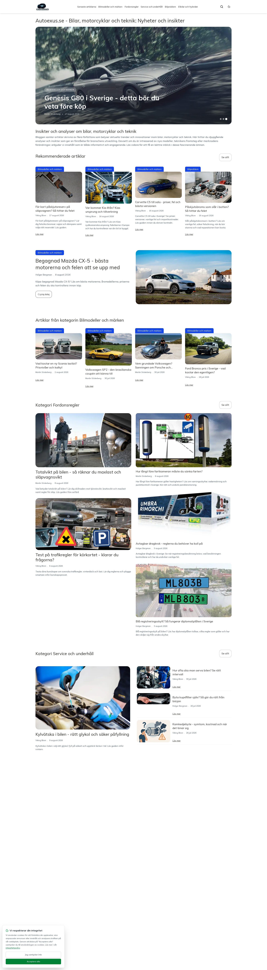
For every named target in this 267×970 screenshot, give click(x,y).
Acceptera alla (33, 961)
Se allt (225, 157)
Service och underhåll (152, 6)
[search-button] (221, 6)
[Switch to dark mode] (229, 6)
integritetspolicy (13, 948)
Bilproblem (170, 6)
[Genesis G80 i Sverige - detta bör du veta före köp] (133, 75)
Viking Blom (40, 215)
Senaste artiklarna (86, 6)
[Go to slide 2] (223, 119)
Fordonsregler (132, 6)
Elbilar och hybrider (188, 6)
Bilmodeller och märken (110, 6)
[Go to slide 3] (226, 119)
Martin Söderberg (52, 114)
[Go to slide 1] (221, 119)
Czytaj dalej (44, 294)
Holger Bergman (143, 548)
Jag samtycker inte (33, 954)
